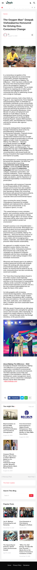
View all (31, 406)
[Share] (32, 34)
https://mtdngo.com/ (10, 381)
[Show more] (30, 397)
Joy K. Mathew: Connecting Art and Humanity (9, 523)
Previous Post (7, 477)
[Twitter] (22, 397)
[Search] (34, 2)
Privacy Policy (17, 565)
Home (5, 14)
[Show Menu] (2, 2)
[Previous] (32, 7)
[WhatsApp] (26, 397)
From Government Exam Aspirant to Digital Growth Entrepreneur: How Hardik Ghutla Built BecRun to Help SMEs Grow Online (26, 429)
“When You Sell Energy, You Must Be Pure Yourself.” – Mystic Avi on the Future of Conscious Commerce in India (26, 549)
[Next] (35, 7)
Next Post (31, 477)
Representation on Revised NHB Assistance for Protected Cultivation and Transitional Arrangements (10, 428)
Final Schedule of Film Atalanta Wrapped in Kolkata (25, 523)
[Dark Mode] (30, 2)
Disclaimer (26, 565)
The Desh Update (9, 483)
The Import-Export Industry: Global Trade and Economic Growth (10, 547)
